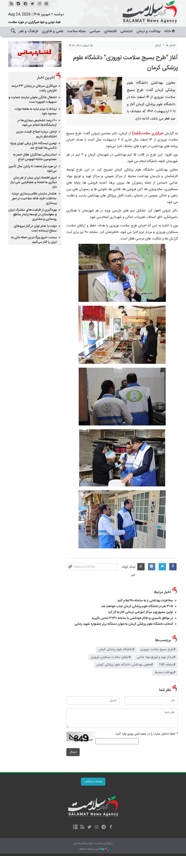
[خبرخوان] (11, 4)
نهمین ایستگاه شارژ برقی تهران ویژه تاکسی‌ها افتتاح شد (33, 146)
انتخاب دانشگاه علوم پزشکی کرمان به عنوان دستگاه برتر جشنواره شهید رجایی (123, 624)
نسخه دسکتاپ (93, 781)
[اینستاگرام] (39, 4)
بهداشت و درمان (148, 31)
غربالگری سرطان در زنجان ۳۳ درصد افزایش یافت (34, 88)
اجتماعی (126, 31)
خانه (167, 31)
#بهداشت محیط (165, 672)
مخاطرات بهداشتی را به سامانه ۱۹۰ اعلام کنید (145, 600)
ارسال (73, 752)
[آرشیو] (75, 827)
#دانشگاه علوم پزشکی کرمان (116, 649)
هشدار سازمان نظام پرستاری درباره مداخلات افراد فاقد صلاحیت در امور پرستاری (34, 198)
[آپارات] (46, 4)
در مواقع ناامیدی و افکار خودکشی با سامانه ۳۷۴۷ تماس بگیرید (132, 618)
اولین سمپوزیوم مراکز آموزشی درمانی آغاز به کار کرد (140, 612)
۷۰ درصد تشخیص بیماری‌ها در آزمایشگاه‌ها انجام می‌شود (37, 123)
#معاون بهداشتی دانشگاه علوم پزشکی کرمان (124, 664)
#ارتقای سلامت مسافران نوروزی (111, 657)
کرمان (158, 45)
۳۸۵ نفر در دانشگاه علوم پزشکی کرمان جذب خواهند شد (137, 606)
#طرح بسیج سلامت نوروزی (157, 649)
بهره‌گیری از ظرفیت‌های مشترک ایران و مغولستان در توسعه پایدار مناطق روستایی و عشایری (32, 214)
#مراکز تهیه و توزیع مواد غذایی (156, 657)
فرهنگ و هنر (28, 31)
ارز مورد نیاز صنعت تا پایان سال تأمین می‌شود (33, 169)
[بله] (18, 4)
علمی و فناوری (52, 31)
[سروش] (25, 4)
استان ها (170, 45)
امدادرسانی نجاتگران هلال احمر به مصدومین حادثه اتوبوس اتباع (35, 157)
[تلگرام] (104, 827)
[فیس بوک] (111, 827)
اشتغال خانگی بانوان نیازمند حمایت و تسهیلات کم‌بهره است (32, 100)
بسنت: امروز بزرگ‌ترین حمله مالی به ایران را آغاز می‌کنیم (34, 240)
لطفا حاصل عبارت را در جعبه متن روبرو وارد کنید (147, 734)
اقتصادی (110, 31)
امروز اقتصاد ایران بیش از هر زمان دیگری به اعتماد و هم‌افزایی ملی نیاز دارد (33, 182)
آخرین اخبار (46, 77)
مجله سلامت (76, 31)
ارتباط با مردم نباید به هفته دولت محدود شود (36, 111)
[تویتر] (32, 4)
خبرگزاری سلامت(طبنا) (147, 133)
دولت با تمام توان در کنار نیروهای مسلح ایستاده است (35, 228)
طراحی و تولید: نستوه (91, 849)
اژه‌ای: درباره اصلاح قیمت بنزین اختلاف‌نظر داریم (36, 134)
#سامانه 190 (167, 664)
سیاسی (94, 31)
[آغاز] (94, 95)
